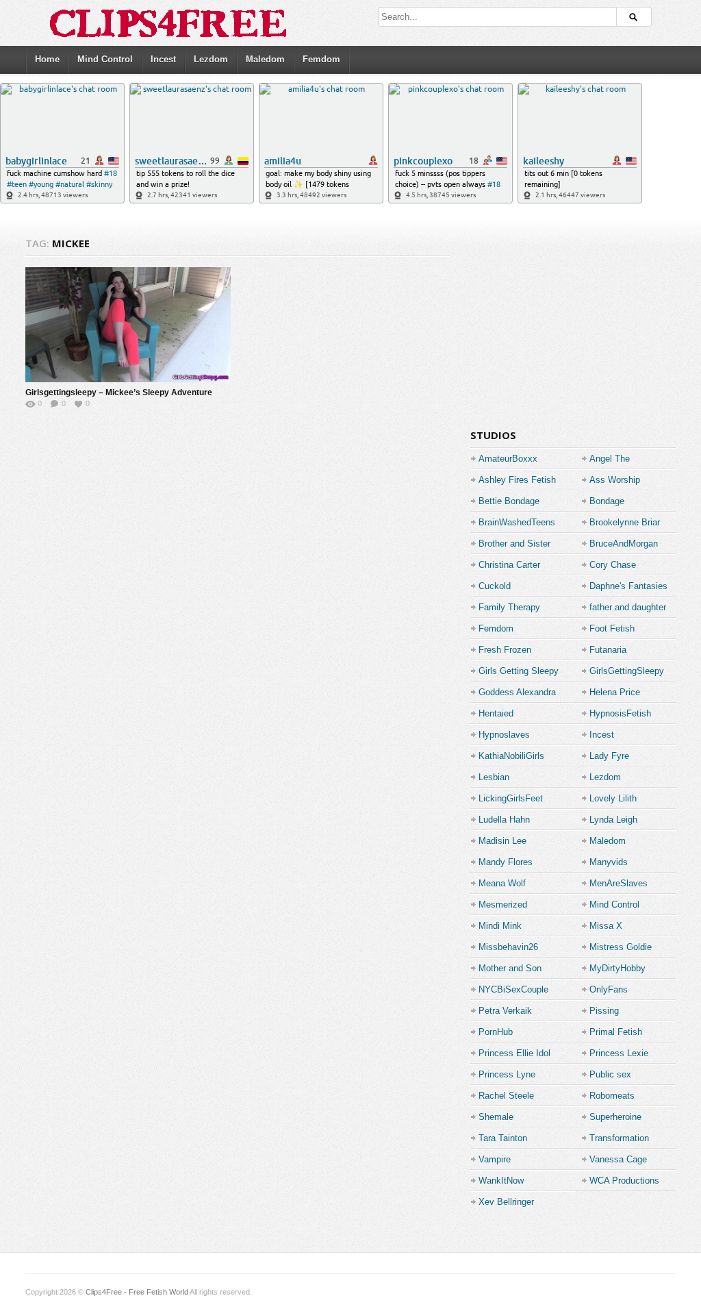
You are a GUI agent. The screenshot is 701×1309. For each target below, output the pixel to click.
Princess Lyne (507, 1074)
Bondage (606, 501)
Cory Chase (612, 565)
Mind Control (105, 59)
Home (47, 59)
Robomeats (612, 1095)
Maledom (265, 59)
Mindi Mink (500, 926)
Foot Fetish (612, 628)
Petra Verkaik (505, 1011)
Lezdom (211, 59)
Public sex (610, 1074)
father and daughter (627, 607)
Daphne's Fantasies (628, 586)
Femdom (321, 59)
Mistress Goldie (620, 947)
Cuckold (495, 586)
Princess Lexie (618, 1053)
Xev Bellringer (506, 1202)
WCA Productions (624, 1180)
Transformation (619, 1138)
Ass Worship (614, 480)
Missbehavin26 (508, 947)
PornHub (496, 1032)
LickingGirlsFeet (511, 798)
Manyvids (608, 862)
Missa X (605, 926)
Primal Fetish (615, 1032)
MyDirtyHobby (617, 968)
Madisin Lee (502, 841)
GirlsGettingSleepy (626, 671)
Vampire (495, 1159)
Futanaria (607, 650)
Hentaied (496, 713)
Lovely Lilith (613, 798)
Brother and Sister (514, 543)
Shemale (496, 1117)
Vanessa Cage (618, 1159)
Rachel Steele (506, 1095)
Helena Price (614, 692)
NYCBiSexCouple (513, 989)
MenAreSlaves (618, 883)
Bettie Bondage (509, 501)
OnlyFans (608, 989)
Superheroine (615, 1117)
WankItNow (501, 1180)
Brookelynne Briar (624, 522)
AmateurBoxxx (508, 458)
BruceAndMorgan (623, 543)
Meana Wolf (502, 883)
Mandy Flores (506, 862)
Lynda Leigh (613, 819)
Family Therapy (509, 607)
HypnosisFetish (620, 713)
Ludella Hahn (504, 819)
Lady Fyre (609, 756)
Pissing (604, 1011)
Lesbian (494, 777)
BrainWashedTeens (517, 522)
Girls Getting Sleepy (519, 671)
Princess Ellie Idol (514, 1053)
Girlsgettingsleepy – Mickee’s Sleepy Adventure (118, 392)
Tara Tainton (503, 1138)
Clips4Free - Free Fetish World (137, 1292)
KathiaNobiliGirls (511, 756)
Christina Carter (509, 565)
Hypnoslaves (504, 735)
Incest (163, 59)
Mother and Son (510, 968)
